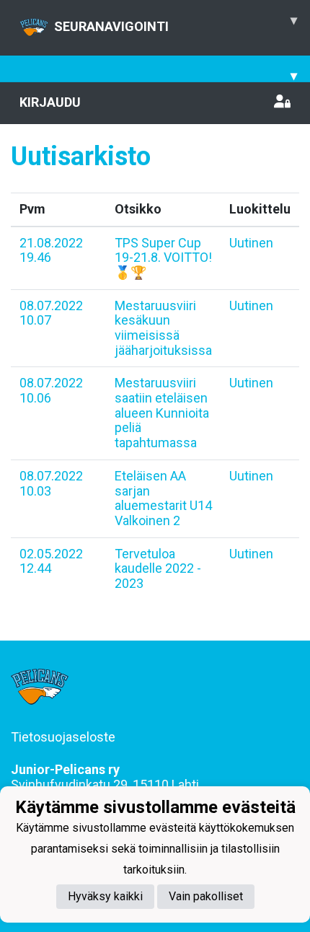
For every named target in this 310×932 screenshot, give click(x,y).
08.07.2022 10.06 (51, 390)
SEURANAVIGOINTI (175, 23)
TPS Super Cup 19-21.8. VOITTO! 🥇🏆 (163, 257)
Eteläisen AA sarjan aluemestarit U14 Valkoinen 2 (163, 498)
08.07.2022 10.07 (51, 313)
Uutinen (251, 242)
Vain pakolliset (206, 896)
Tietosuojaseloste (63, 736)
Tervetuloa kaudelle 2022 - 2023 (158, 568)
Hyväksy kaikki (105, 896)
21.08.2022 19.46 (51, 250)
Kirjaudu (50, 102)
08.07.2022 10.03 (51, 483)
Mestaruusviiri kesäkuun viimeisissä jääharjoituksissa (163, 328)
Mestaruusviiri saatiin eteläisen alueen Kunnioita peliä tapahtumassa (162, 412)
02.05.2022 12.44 (51, 561)
